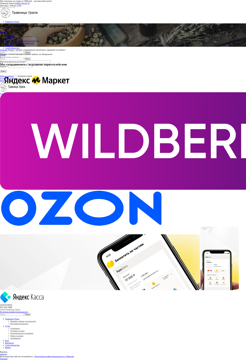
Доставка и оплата (17, 34)
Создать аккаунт (11, 57)
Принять (4, 359)
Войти (8, 347)
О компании (15, 31)
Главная (3, 50)
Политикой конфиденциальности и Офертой (54, 356)
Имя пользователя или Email (13, 62)
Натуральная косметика (19, 324)
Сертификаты (15, 338)
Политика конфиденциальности (14, 312)
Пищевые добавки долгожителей (23, 321)
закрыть (3, 354)
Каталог (3, 32)
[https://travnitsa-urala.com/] (19, 17)
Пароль (4, 66)
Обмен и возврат (16, 39)
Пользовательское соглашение (21, 36)
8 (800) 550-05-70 (22, 3)
